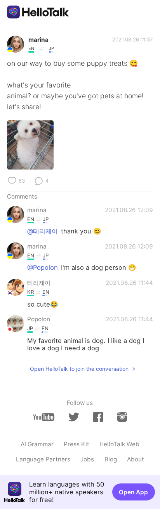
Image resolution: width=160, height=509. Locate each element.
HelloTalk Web (119, 444)
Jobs (87, 459)
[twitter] (73, 417)
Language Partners (43, 459)
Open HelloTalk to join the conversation (79, 368)
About (135, 459)
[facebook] (98, 417)
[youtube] (43, 417)
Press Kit (76, 444)
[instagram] (122, 417)
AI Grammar (37, 444)
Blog (110, 459)
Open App (133, 492)
